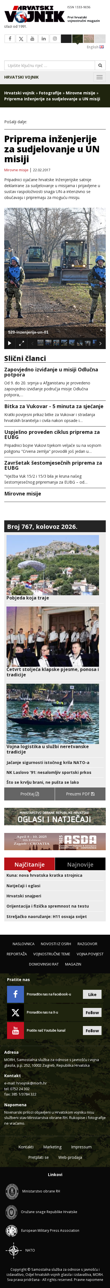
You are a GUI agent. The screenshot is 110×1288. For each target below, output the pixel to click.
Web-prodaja (70, 1157)
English (93, 47)
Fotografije (50, 93)
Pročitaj (28, 793)
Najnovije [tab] (80, 864)
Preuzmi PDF (78, 793)
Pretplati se (38, 1157)
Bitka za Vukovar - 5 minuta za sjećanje (54, 406)
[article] (55, 568)
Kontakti (26, 1147)
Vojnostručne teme (51, 953)
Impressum (81, 1147)
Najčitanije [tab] (29, 864)
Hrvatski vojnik (21, 77)
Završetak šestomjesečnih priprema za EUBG (53, 465)
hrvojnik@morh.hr (31, 1083)
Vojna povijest (90, 953)
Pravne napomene (88, 1279)
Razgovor (87, 943)
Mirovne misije (80, 93)
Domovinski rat (44, 964)
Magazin (73, 964)
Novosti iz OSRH (56, 943)
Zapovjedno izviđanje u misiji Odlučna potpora (51, 372)
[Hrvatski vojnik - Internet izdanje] (55, 15)
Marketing (52, 1147)
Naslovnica (23, 943)
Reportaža (17, 953)
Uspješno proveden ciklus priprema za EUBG (52, 434)
